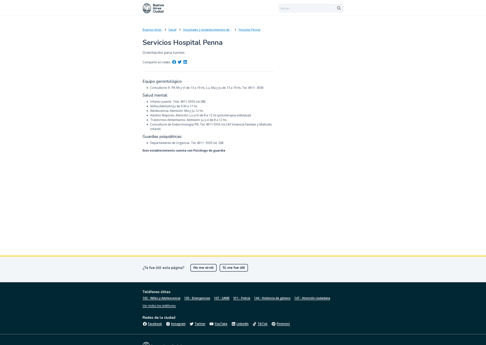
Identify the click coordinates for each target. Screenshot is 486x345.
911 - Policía (241, 298)
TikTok (262, 324)
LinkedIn (243, 324)
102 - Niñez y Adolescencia (161, 298)
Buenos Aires (152, 30)
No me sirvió (203, 267)
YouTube (221, 324)
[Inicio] (153, 8)
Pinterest (283, 324)
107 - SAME (222, 298)
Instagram (178, 324)
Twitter (200, 324)
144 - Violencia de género (272, 298)
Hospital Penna (249, 30)
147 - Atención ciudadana (312, 298)
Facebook (155, 324)
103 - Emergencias (197, 298)
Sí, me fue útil (234, 267)
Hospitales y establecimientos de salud (207, 30)
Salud (172, 30)
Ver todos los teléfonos (159, 306)
